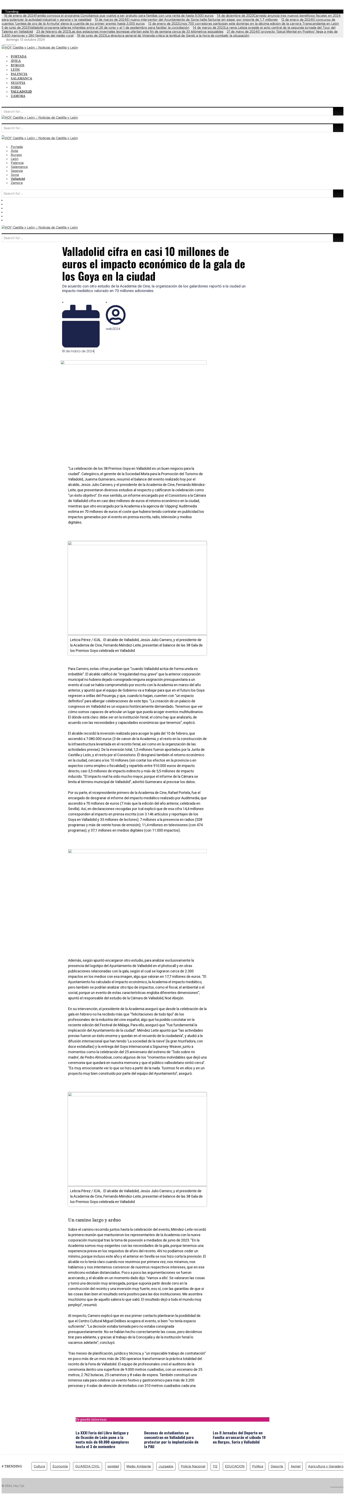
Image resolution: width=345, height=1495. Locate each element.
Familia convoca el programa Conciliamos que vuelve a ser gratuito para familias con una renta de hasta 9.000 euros (108, 16)
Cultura (39, 1466)
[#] (3, 43)
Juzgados (166, 1466)
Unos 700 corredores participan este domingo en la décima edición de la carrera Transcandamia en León (243, 24)
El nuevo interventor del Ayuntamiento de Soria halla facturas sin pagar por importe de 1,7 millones (186, 20)
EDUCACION (235, 1466)
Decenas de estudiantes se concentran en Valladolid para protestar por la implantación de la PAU (171, 1439)
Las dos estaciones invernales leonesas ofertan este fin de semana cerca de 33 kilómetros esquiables (129, 32)
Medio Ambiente (138, 1466)
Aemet (295, 1466)
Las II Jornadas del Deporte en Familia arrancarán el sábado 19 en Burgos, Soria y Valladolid (239, 1437)
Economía (60, 1466)
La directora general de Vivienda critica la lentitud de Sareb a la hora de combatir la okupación (163, 35)
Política (257, 1466)
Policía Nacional (193, 1466)
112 (215, 1466)
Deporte (277, 1466)
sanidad (113, 1466)
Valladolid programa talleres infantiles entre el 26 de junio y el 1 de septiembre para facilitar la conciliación (95, 28)
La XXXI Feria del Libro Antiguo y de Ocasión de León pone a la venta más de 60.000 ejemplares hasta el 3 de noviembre (102, 1439)
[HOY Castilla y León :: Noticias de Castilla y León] (40, 47)
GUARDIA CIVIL (87, 1466)
